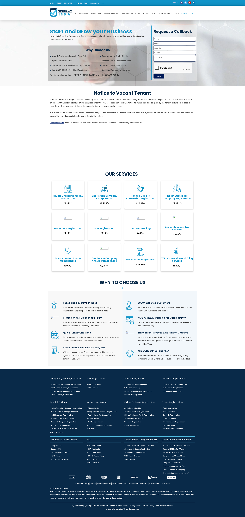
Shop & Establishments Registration (102, 412)
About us (79, 483)
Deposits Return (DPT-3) (60, 452)
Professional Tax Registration (99, 415)
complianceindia (168, 495)
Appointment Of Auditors (60, 459)
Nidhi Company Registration (61, 415)
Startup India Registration (172, 429)
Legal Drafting (187, 13)
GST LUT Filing (93, 459)
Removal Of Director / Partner (174, 449)
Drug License (93, 429)
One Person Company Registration (64, 388)
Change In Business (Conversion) (175, 473)
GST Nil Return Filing (96, 456)
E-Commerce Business (134, 418)
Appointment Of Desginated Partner (139, 446)
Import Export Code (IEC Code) (100, 425)
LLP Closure (130, 459)
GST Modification (94, 449)
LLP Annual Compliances (172, 391)
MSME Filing (55, 456)
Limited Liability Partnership (61, 395)
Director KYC (55, 449)
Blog (87, 483)
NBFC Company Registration (61, 425)
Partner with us (104, 483)
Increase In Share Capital (172, 452)
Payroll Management (133, 395)
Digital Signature (166, 13)
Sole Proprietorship (133, 408)
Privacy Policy (135, 506)
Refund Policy (148, 506)
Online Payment (119, 483)
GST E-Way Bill (93, 463)
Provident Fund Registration (173, 422)
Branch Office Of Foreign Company (64, 412)
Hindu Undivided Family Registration (139, 415)
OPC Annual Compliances (172, 388)
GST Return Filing (94, 452)
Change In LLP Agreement (135, 452)
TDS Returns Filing (132, 388)
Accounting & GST (111, 13)
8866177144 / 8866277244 (63, 3)
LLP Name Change (132, 456)
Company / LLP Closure (171, 463)
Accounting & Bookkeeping (136, 384)
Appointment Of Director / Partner (176, 446)
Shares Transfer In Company (173, 470)
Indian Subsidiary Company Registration (66, 408)
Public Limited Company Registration (65, 391)
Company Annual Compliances (174, 384)
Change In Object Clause (172, 459)
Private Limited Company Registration (65, 384)
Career (93, 483)
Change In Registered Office (173, 466)
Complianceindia (115, 509)
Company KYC (56, 446)
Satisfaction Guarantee (137, 483)
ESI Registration (168, 425)
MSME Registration (95, 422)
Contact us (154, 483)
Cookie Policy (122, 506)
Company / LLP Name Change (174, 456)
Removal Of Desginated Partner (137, 449)
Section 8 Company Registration (63, 422)
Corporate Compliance (131, 13)
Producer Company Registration (63, 418)
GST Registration (94, 446)
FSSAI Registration (169, 408)
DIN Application (94, 408)
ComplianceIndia (57, 123)
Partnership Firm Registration (137, 412)
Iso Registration (168, 412)
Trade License (93, 418)
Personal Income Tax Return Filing (138, 391)
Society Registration (133, 422)
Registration (96, 13)
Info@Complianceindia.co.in (92, 3)
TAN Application (94, 388)
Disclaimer (165, 483)
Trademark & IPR (149, 13)
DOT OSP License (169, 418)
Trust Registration (132, 425)
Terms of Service (107, 506)
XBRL (177, 13)
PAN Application (94, 384)
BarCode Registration (171, 415)
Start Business (81, 13)
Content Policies (165, 506)
